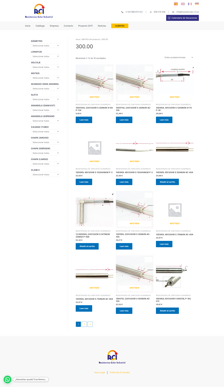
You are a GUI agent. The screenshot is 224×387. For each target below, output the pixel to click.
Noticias (102, 25)
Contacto (68, 25)
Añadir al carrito (167, 182)
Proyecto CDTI (85, 25)
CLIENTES (119, 26)
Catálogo (40, 25)
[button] (7, 379)
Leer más (84, 120)
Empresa (54, 25)
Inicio (27, 25)
